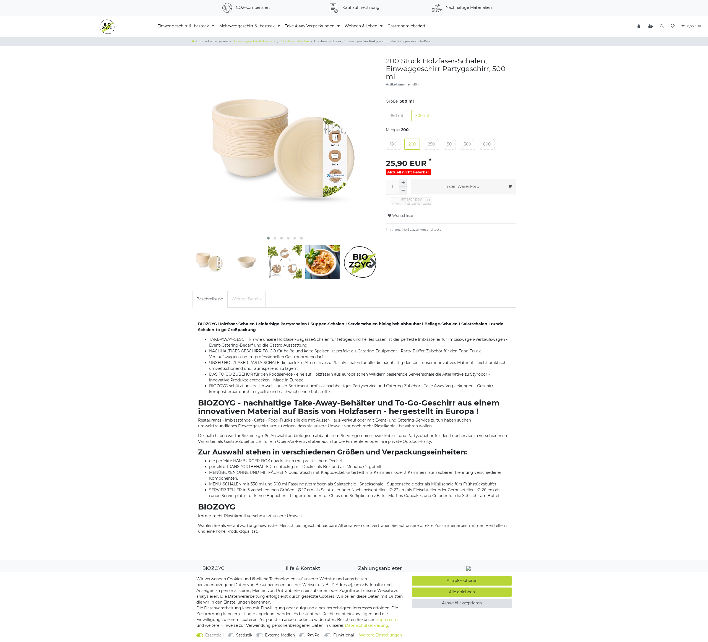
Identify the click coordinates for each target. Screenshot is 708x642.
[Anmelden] (639, 26)
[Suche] (662, 26)
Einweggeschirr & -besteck (183, 26)
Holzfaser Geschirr (294, 41)
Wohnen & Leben (361, 26)
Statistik (244, 635)
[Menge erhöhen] (403, 183)
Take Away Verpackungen (310, 26)
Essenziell (214, 635)
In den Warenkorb (461, 186)
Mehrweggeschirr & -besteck (247, 26)
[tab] (210, 299)
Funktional (343, 635)
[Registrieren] (651, 26)
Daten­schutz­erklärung (366, 625)
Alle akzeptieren (462, 580)
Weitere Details (246, 299)
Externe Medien (280, 635)
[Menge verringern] (403, 190)
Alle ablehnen (462, 591)
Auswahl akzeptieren (462, 603)
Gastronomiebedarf (406, 26)
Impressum (387, 619)
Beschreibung (209, 299)
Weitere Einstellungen (380, 635)
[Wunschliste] (673, 26)
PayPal (314, 635)
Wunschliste (402, 216)
